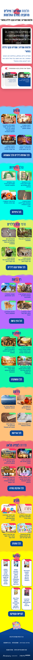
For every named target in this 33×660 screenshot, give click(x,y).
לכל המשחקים (16, 379)
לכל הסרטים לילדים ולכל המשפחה (16, 155)
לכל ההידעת (16, 433)
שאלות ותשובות (9, 650)
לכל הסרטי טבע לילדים (16, 267)
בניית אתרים (22, 656)
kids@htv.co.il (7, 643)
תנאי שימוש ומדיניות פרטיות (20, 650)
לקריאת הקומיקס (16, 613)
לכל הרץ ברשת (16, 321)
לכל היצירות (16, 212)
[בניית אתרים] (27, 656)
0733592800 (15, 643)
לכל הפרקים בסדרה (16, 488)
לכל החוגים (16, 543)
